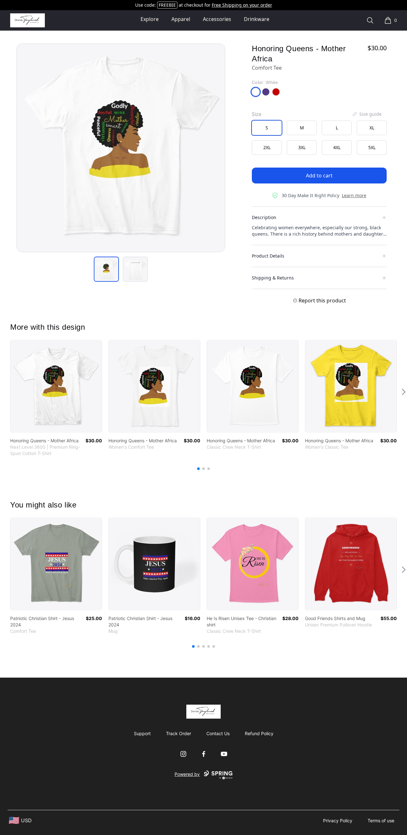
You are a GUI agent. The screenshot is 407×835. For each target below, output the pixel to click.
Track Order (178, 733)
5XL (372, 147)
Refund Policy (259, 733)
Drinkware (256, 19)
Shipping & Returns (273, 278)
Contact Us (218, 733)
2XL (267, 147)
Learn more (354, 195)
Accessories (217, 19)
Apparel (180, 19)
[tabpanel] (121, 148)
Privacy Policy (337, 820)
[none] (367, 114)
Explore (150, 19)
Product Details (268, 256)
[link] (56, 386)
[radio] (267, 128)
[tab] (106, 269)
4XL (337, 147)
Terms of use (381, 820)
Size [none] (256, 114)
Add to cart (319, 175)
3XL (302, 147)
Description (264, 217)
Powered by (187, 774)
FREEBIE (167, 5)
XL (371, 128)
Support (142, 733)
